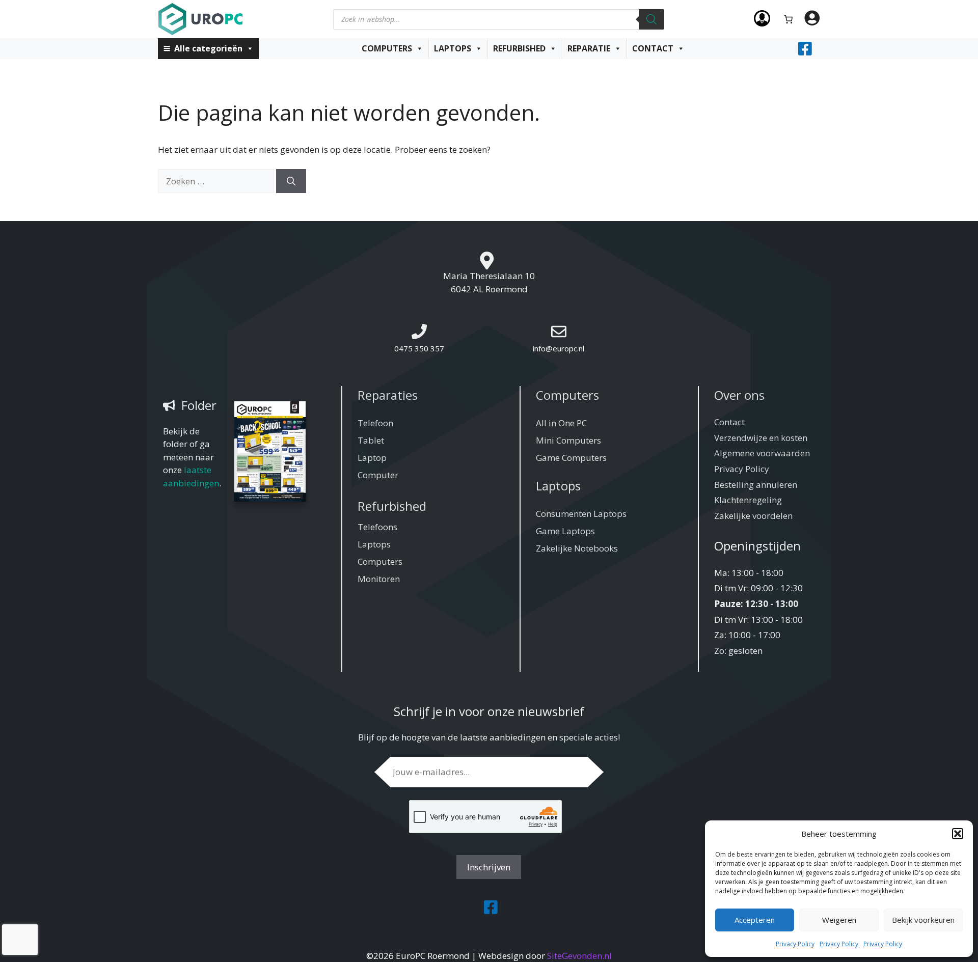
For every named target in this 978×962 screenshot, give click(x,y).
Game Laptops (565, 531)
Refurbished (519, 48)
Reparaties (388, 395)
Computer (378, 475)
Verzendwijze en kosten (760, 438)
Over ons (739, 395)
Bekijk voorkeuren (923, 920)
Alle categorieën (208, 48)
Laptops (452, 48)
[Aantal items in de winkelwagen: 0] (789, 19)
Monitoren (379, 579)
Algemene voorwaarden (762, 453)
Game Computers (571, 457)
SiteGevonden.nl (579, 955)
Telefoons (377, 527)
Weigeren (839, 920)
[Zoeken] (651, 19)
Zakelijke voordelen (753, 515)
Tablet (371, 440)
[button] (958, 834)
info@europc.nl (558, 348)
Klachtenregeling (748, 500)
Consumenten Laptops (581, 513)
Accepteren (755, 920)
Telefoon (375, 423)
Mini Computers (568, 440)
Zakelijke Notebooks (577, 548)
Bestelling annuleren (755, 484)
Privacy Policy (795, 944)
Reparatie (588, 48)
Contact (652, 48)
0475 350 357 (419, 348)
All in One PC (561, 423)
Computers (387, 48)
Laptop (372, 457)
